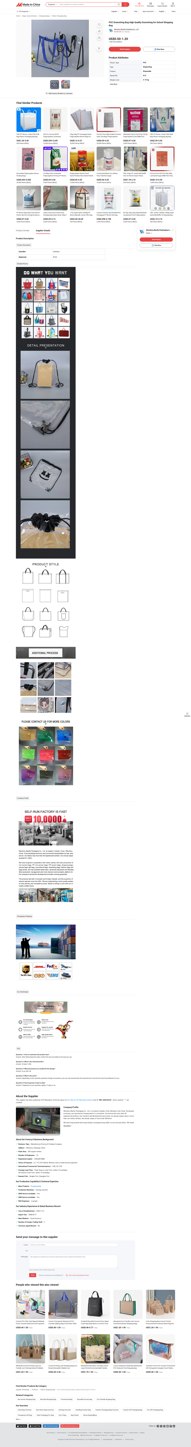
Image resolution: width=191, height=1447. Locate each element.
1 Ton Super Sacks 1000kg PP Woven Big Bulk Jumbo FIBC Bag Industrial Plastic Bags (81, 214)
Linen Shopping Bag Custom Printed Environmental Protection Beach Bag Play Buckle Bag (160, 1323)
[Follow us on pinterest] (171, 1426)
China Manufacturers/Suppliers (78, 1433)
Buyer (124, 11)
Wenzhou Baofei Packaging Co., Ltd (126, 29)
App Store (21, 1426)
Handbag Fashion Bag (83, 1410)
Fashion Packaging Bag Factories (107, 1410)
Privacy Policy (129, 1439)
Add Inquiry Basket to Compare (60, 93)
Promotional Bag (66, 1399)
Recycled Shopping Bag (48, 1399)
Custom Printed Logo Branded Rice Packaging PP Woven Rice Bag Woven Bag (109, 214)
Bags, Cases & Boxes (29, 16)
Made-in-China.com (86, 1435)
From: (26, 1245)
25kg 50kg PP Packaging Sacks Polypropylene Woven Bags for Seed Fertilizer (80, 135)
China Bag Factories (25, 1410)
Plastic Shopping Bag (59, 16)
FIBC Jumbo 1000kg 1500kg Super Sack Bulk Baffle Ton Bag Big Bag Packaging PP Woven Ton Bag (162, 214)
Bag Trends (75, 1415)
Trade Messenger (51, 1426)
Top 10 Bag (62, 1415)
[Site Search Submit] (125, 4)
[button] (119, 4)
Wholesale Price (108, 1433)
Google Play (35, 1426)
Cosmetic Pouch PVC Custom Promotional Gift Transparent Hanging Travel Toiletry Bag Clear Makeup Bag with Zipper (160, 1368)
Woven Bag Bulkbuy (90, 1415)
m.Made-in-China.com (100, 1435)
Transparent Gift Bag (25, 1415)
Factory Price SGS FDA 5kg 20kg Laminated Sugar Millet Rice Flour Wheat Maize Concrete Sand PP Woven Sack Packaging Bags (161, 174)
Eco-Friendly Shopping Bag (106, 1399)
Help (135, 11)
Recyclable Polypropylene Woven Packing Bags (27, 174)
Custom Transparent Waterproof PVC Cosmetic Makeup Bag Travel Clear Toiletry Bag (62, 1323)
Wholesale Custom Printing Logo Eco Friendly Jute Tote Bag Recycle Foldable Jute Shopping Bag (29, 1368)
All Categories (23, 11)
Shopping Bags (44, 16)
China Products (61, 1433)
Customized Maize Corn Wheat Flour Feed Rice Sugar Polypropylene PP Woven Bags (107, 174)
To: (27, 1251)
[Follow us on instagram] (164, 1426)
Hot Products (51, 1433)
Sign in (173, 6)
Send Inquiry (125, 49)
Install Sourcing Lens (71, 1426)
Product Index (133, 1433)
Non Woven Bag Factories (45, 1410)
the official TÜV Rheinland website (80, 1100)
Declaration (118, 1439)
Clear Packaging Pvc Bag (45, 1415)
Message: (25, 1257)
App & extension (148, 11)
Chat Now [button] (160, 49)
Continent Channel (121, 1433)
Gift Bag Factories (64, 1410)
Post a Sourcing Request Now (77, 1275)
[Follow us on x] (161, 1426)
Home (18, 16)
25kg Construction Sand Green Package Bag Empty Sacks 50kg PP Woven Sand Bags (55, 214)
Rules (174, 11)
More (18, 1419)
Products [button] (51, 4)
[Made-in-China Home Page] (28, 4)
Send (32, 1275)
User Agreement (107, 1439)
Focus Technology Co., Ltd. (80, 1439)
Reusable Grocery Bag (84, 1399)
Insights (142, 1433)
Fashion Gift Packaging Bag (132, 1410)
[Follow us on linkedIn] (174, 1426)
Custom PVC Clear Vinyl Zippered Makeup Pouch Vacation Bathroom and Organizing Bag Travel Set (30, 1323)
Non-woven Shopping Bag (26, 1399)
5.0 (149, 233)
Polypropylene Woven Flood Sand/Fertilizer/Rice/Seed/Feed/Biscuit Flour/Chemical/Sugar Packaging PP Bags (82, 174)
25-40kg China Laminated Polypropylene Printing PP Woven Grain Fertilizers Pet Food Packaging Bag (54, 174)
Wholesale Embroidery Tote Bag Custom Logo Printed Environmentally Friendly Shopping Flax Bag (94, 1368)
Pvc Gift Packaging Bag (155, 1410)
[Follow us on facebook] (158, 1426)
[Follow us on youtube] (167, 1426)
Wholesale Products (95, 1433)
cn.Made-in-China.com (116, 1435)
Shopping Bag (36, 1186)
